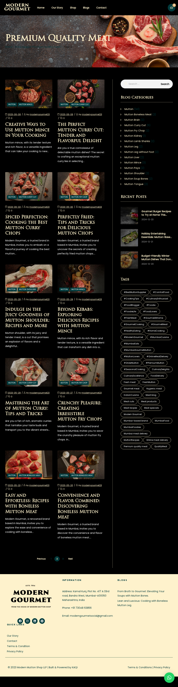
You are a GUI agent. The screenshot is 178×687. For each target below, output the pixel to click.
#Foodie (150, 305)
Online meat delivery (157, 439)
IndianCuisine (131, 395)
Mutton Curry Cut (80, 104)
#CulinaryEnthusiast (157, 298)
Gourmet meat (131, 388)
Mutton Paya (132, 168)
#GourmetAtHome (153, 317)
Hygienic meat (154, 388)
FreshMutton (149, 382)
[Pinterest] (42, 621)
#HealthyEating (132, 330)
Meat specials (151, 407)
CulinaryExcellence (134, 375)
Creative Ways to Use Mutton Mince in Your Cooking (27, 130)
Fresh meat (130, 382)
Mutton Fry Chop (79, 197)
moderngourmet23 (40, 114)
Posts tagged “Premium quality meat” (38, 47)
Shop (73, 7)
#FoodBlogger (131, 305)
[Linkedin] (35, 621)
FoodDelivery (157, 375)
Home (40, 7)
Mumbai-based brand (136, 420)
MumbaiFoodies (132, 427)
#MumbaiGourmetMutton (137, 350)
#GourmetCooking (134, 324)
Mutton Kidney (133, 136)
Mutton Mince (25, 104)
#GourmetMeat (159, 324)
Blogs (86, 7)
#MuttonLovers (132, 356)
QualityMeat (160, 446)
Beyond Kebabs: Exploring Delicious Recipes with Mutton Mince (78, 320)
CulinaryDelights (160, 369)
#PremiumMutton (155, 362)
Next (70, 558)
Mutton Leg (131, 146)
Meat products (149, 401)
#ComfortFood (161, 292)
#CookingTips (131, 298)
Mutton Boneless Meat (30, 475)
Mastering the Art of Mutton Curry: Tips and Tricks (27, 408)
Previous (41, 558)
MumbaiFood (162, 420)
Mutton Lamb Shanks (137, 141)
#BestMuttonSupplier (135, 292)
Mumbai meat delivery (136, 433)
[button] (169, 677)
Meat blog (151, 395)
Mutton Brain (132, 120)
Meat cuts (129, 401)
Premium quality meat (135, 446)
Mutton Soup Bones (136, 178)
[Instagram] (27, 621)
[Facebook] (20, 621)
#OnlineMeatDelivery (157, 356)
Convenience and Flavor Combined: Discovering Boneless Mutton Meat (79, 506)
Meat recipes (130, 407)
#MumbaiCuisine (159, 337)
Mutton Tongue (133, 184)
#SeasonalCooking (134, 369)
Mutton (11, 104)
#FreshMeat (130, 317)
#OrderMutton (131, 362)
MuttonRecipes (131, 439)
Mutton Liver (131, 157)
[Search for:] (147, 84)
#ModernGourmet (133, 337)
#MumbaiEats (131, 343)
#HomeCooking (156, 330)
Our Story (57, 7)
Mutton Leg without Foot (139, 152)
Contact (101, 7)
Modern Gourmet (133, 414)
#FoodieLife (130, 311)
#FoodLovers (150, 311)
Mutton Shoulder (27, 289)
